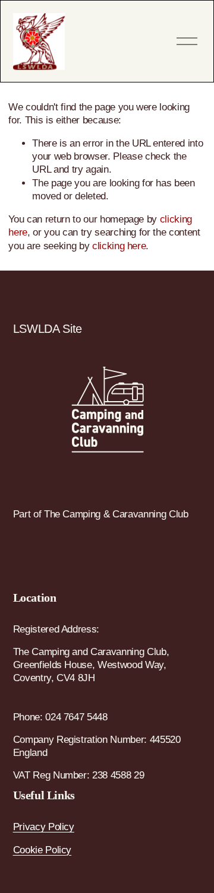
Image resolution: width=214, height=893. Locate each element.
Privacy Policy (43, 826)
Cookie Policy (42, 850)
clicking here (119, 246)
